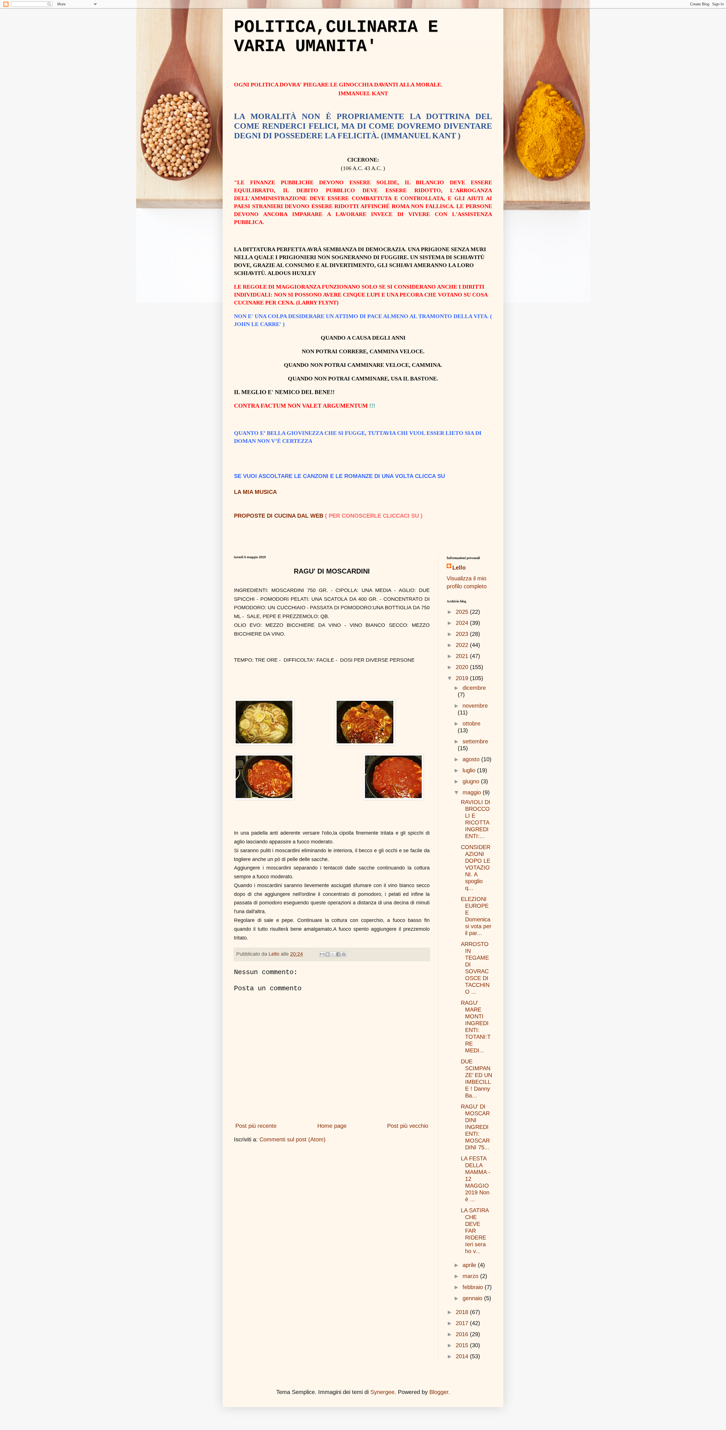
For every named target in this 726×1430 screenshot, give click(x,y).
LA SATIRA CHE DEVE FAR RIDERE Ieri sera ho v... (475, 1230)
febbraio (474, 1287)
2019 (463, 678)
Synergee (382, 1392)
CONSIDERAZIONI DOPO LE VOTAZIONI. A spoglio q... (475, 867)
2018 (463, 1312)
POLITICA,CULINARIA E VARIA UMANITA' (336, 37)
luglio (470, 770)
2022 (463, 645)
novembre (475, 706)
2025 (463, 612)
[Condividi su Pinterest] (344, 954)
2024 (463, 623)
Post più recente (256, 1126)
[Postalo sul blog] (327, 954)
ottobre (471, 723)
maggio (473, 792)
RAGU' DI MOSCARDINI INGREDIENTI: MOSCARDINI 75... (475, 1126)
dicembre (474, 688)
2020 (463, 667)
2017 (463, 1323)
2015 (463, 1345)
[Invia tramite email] (322, 954)
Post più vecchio (407, 1126)
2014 (463, 1356)
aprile (470, 1265)
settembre (475, 741)
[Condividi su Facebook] (338, 954)
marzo (471, 1276)
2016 (463, 1334)
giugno (472, 781)
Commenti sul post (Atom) (292, 1139)
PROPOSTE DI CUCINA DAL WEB (278, 516)
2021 (463, 656)
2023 (463, 634)
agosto (472, 759)
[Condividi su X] (333, 954)
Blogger (438, 1392)
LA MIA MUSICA (255, 492)
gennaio (473, 1298)
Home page (332, 1126)
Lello (459, 567)
